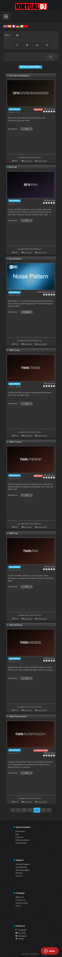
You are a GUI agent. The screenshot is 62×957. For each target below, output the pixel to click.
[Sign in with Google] (47, 45)
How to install (42, 161)
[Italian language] (22, 26)
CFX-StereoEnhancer (19, 76)
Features (19, 837)
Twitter (20, 939)
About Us (20, 897)
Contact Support (23, 864)
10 (24, 810)
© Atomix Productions (31, 954)
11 (30, 810)
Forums (19, 876)
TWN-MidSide (15, 625)
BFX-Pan (13, 167)
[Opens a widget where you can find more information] (50, 951)
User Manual (21, 867)
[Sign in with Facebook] (17, 45)
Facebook (21, 930)
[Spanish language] (9, 26)
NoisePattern (15, 259)
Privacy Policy (22, 903)
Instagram (22, 936)
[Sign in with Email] (17, 35)
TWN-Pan (13, 533)
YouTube (22, 933)
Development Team (47, 292)
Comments (28, 161)
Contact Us (20, 900)
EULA (18, 906)
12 (37, 810)
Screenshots (21, 843)
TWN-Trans (14, 350)
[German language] (18, 26)
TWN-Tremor (15, 442)
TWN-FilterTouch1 (18, 716)
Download (20, 831)
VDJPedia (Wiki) (23, 870)
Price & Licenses (23, 840)
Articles (19, 873)
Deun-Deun (50, 109)
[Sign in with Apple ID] (37, 45)
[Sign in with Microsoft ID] (27, 45)
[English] (5, 26)
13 (43, 810)
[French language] (13, 26)
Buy (17, 834)
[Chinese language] (26, 26)
